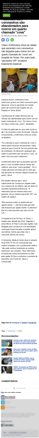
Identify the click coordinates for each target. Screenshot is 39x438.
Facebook (32, 323)
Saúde (20, 331)
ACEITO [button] (6, 15)
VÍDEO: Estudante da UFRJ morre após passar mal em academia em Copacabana (25, 368)
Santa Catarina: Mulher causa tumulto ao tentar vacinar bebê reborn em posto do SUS (23, 359)
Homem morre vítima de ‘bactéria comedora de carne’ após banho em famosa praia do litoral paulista (25, 341)
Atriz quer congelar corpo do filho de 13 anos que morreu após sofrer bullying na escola (25, 350)
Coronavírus (11, 331)
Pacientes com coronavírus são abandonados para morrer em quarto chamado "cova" (14, 26)
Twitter (24, 323)
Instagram (16, 323)
